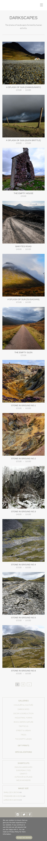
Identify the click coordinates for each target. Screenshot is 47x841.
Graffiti (23, 774)
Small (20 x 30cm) (11, 792)
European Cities (23, 770)
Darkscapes (23, 709)
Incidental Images (16, 5)
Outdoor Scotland (23, 777)
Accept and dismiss (24, 837)
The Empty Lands (23, 739)
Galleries (23, 701)
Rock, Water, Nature (23, 722)
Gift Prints (23, 746)
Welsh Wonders (23, 780)
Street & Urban (23, 730)
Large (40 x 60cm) (11, 800)
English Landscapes (23, 767)
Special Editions (23, 752)
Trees (23, 735)
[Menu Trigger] (41, 5)
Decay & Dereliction (23, 713)
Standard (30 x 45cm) (13, 796)
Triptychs (23, 726)
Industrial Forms (23, 718)
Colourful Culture (23, 705)
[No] (44, 829)
